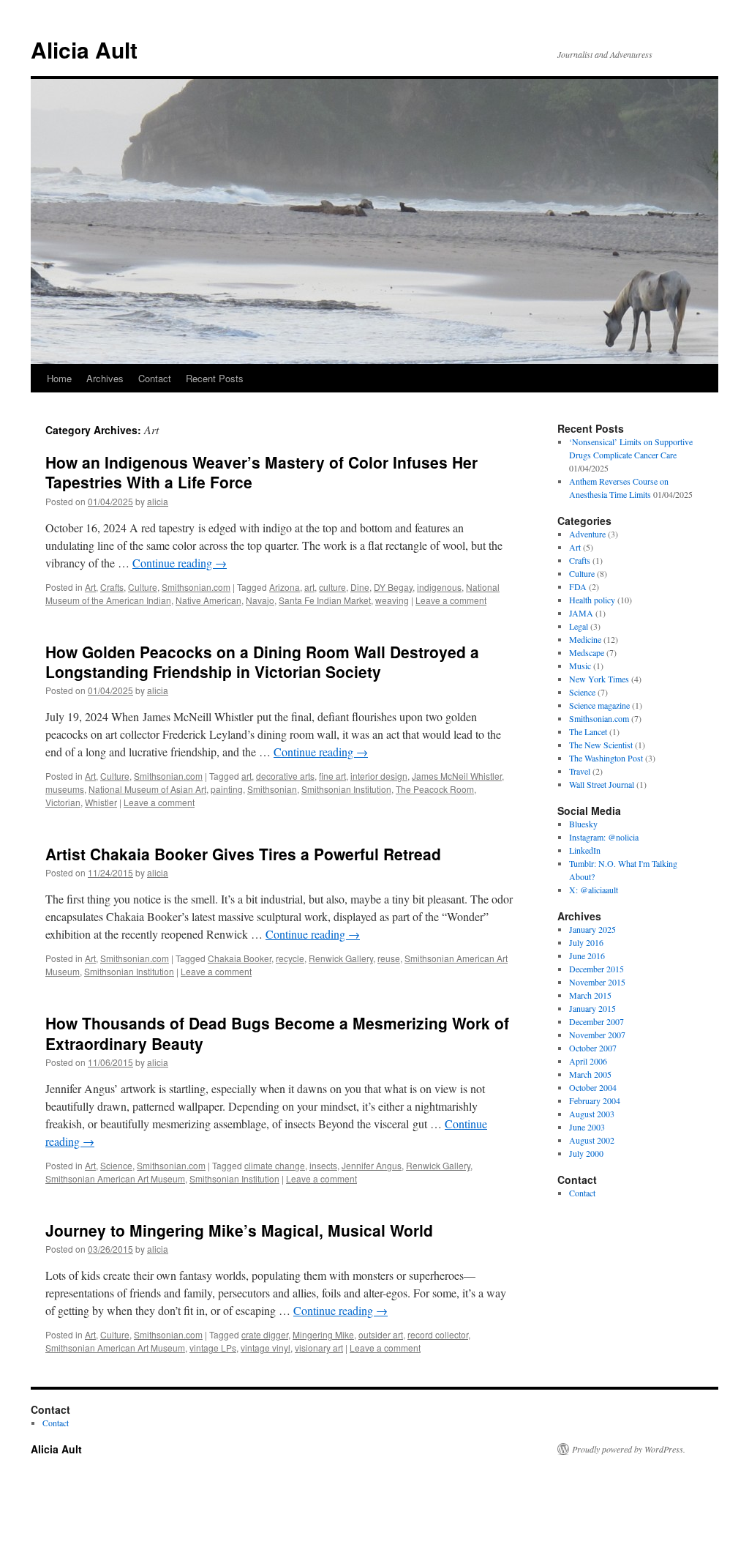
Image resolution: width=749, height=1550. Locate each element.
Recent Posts (215, 378)
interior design (378, 776)
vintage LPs (212, 1347)
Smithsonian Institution (346, 789)
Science (116, 1165)
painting (227, 789)
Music (580, 665)
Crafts (112, 587)
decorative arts (285, 776)
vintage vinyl (265, 1347)
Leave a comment (450, 600)
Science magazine (599, 705)
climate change (274, 1165)
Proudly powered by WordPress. (628, 1449)
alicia (157, 501)
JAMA (581, 613)
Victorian (62, 802)
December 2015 (596, 969)
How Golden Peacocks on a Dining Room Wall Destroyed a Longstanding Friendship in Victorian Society (262, 661)
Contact (154, 378)
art (309, 587)
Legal (578, 626)
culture (332, 587)
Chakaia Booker (239, 958)
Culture (142, 587)
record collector (437, 1334)
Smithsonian (272, 789)
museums (64, 789)
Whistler (101, 802)
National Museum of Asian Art (147, 789)
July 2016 (586, 942)
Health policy (592, 600)
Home (59, 378)
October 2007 (593, 1048)
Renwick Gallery (341, 958)
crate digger (264, 1334)
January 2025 (592, 929)
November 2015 (597, 982)
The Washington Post (606, 758)
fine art (332, 776)
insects (323, 1165)
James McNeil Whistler (457, 776)
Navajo (260, 600)
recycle (290, 958)
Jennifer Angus (372, 1165)
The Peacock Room (435, 789)
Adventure (587, 534)
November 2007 (597, 1034)
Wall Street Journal (601, 784)
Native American (208, 600)
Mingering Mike (323, 1334)
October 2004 (593, 1087)
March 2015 (590, 995)
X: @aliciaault (593, 889)
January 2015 (592, 1008)
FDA (578, 586)
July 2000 (586, 1153)
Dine (359, 587)
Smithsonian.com (196, 587)
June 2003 (587, 1127)
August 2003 (591, 1113)
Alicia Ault (84, 49)
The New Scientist (601, 744)
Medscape (586, 652)
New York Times (599, 679)
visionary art (319, 1347)
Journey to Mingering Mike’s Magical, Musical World (239, 1230)
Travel (579, 771)
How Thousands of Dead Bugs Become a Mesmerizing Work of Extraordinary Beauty (277, 1033)
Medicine (585, 639)
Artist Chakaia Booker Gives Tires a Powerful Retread (243, 854)
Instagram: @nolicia (604, 837)
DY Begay (393, 587)
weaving (392, 600)
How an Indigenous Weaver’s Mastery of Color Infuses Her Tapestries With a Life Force (261, 472)
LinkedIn (585, 850)
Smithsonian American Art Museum (115, 1178)
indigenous (439, 587)
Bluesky (583, 824)
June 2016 (587, 955)
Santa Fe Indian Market (325, 600)
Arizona (284, 587)
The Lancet (588, 731)
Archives (105, 378)
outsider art (380, 1334)
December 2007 (596, 1021)
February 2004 (594, 1100)
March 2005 (590, 1074)
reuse (388, 958)
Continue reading (179, 562)
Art (90, 587)
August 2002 (591, 1140)
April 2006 (588, 1061)
